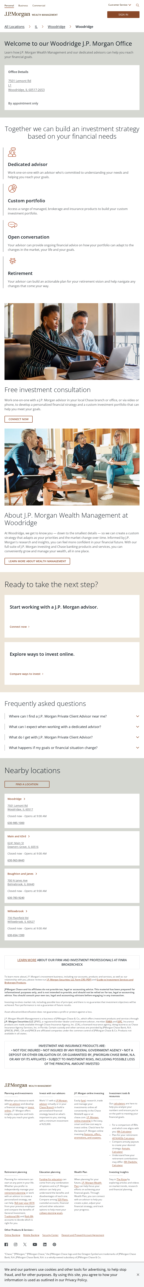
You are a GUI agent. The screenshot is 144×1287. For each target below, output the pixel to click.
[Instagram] (15, 1244)
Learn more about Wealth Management (37, 561)
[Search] (138, 5)
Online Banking (12, 1235)
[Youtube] (35, 1244)
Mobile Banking (31, 1235)
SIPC (119, 1021)
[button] (138, 1274)
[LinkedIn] (45, 1244)
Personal (9, 5)
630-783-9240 (16, 897)
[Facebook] (6, 1244)
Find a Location (27, 784)
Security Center (50, 1235)
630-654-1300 (16, 935)
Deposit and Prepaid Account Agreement (83, 1235)
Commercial (38, 5)
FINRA (109, 1021)
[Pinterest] (54, 1244)
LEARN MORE (26, 960)
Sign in (123, 14)
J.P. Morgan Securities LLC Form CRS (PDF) (69, 979)
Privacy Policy (76, 1280)
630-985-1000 (16, 823)
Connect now (18, 419)
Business (23, 5)
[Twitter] (25, 1244)
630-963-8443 (16, 860)
